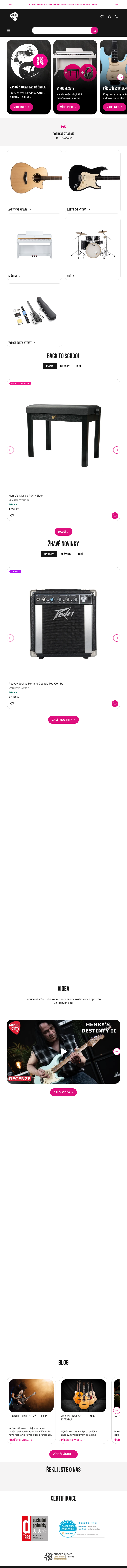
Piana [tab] (49, 366)
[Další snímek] (116, 4)
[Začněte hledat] (94, 30)
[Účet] (109, 16)
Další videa (62, 1092)
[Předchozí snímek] (10, 4)
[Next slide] (120, 77)
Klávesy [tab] (66, 554)
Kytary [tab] (65, 366)
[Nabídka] (10, 30)
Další (62, 531)
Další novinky (62, 719)
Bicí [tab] (78, 366)
